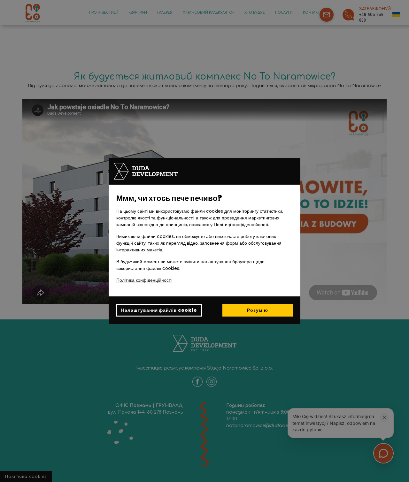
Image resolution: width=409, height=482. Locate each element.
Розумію (257, 310)
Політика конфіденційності (144, 280)
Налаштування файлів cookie (159, 310)
